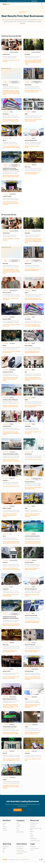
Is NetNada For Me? (34, 823)
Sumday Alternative (20, 850)
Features (4, 826)
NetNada (5, 859)
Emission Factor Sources (35, 840)
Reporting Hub (5, 846)
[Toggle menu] (41, 4)
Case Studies (32, 826)
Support (31, 835)
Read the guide (34, 1)
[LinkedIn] (41, 859)
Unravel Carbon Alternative (22, 851)
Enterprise (5, 823)
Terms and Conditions (34, 848)
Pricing (4, 828)
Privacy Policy (33, 846)
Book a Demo (17, 810)
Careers (18, 826)
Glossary (32, 836)
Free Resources (33, 824)
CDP (3, 850)
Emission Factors (33, 838)
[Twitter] (39, 859)
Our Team (18, 824)
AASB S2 (4, 848)
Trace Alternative (20, 848)
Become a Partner (20, 831)
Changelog (5, 830)
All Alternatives (19, 853)
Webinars (32, 831)
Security (18, 830)
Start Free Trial (27, 810)
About (18, 823)
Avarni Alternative (20, 846)
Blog (17, 828)
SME (3, 824)
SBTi (3, 851)
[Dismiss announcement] (43, 1)
